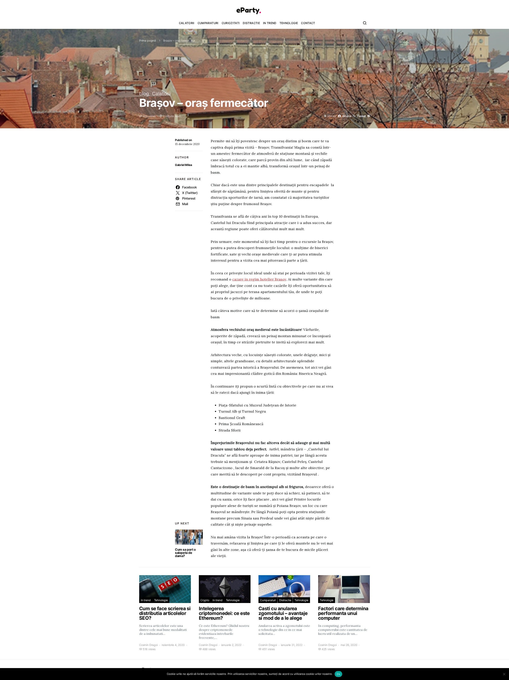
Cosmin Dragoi (148, 645)
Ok (338, 674)
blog (144, 93)
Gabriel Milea (183, 165)
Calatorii (186, 23)
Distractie (251, 23)
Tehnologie (289, 23)
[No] (504, 674)
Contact (308, 23)
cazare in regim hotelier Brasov (259, 279)
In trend (269, 23)
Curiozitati (231, 23)
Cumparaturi (208, 23)
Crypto (204, 600)
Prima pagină (147, 40)
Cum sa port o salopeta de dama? (185, 553)
